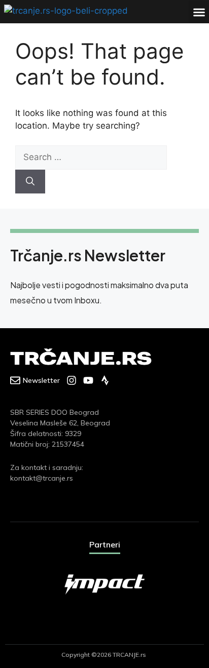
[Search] (30, 182)
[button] (199, 12)
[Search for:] (91, 157)
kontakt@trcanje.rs (41, 478)
